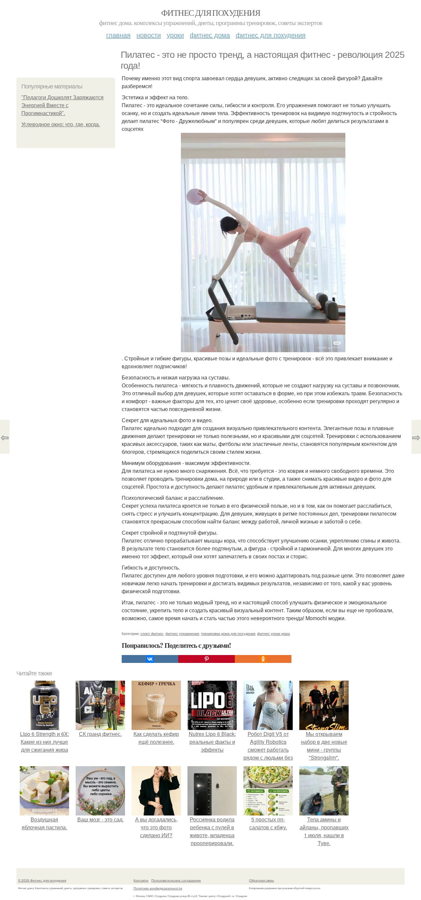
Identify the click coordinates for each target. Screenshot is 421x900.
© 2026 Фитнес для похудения (42, 880)
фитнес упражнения (182, 633)
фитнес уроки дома (273, 633)
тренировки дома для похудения (228, 633)
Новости (148, 34)
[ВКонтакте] (150, 659)
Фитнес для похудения (210, 12)
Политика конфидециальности (158, 888)
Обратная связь (261, 880)
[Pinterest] (206, 659)
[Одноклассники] (263, 659)
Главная (118, 34)
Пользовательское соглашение (176, 880)
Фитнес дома (210, 34)
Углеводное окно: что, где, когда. (60, 124)
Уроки (175, 34)
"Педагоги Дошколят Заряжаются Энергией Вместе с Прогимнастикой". (62, 105)
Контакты (141, 880)
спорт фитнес (151, 633)
